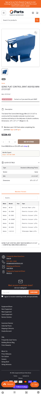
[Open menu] (3, 13)
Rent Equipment (6, 309)
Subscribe (34, 292)
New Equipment (6, 312)
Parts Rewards (6, 345)
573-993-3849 (11, 154)
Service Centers (6, 317)
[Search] (37, 20)
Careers (3, 359)
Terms (15, 376)
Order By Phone (6, 326)
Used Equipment (6, 314)
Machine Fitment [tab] (20, 191)
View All (8, 258)
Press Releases (6, 354)
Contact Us (26, 376)
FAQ (2, 337)
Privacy (20, 378)
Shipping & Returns (7, 328)
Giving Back (5, 362)
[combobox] (20, 20)
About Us (9, 273)
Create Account (6, 331)
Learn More (9, 268)
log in (18, 129)
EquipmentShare (6, 306)
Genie (3, 83)
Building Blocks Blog (8, 342)
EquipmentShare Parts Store (23, 373)
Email (4, 154)
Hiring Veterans (6, 364)
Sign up (12, 129)
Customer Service (7, 323)
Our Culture (5, 356)
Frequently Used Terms (9, 340)
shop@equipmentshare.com (14, 263)
